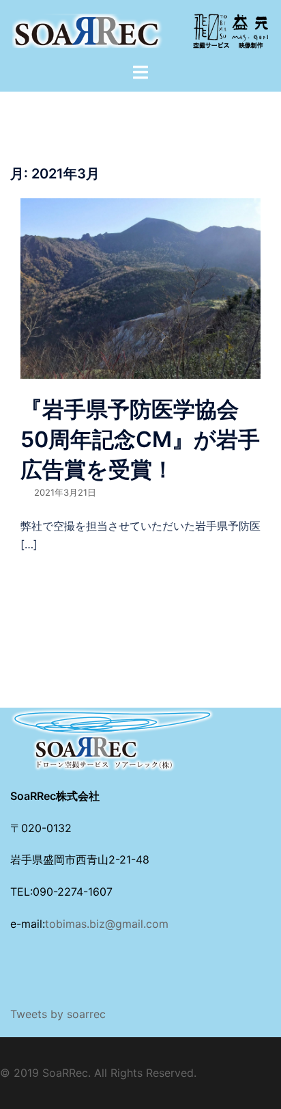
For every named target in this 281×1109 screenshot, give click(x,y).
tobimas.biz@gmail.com (106, 924)
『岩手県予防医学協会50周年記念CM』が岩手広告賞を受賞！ (140, 439)
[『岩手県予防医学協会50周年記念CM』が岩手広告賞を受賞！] (140, 287)
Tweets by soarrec (58, 1014)
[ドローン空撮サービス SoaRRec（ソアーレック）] (140, 30)
